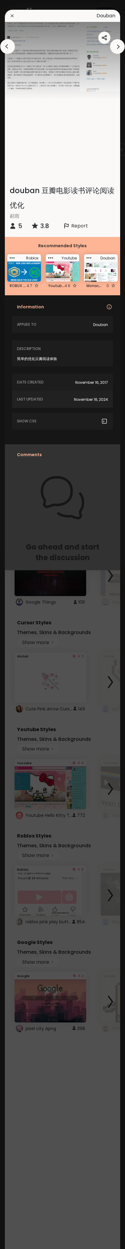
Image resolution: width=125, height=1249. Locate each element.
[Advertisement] (24, 624)
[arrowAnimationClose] (7, 46)
